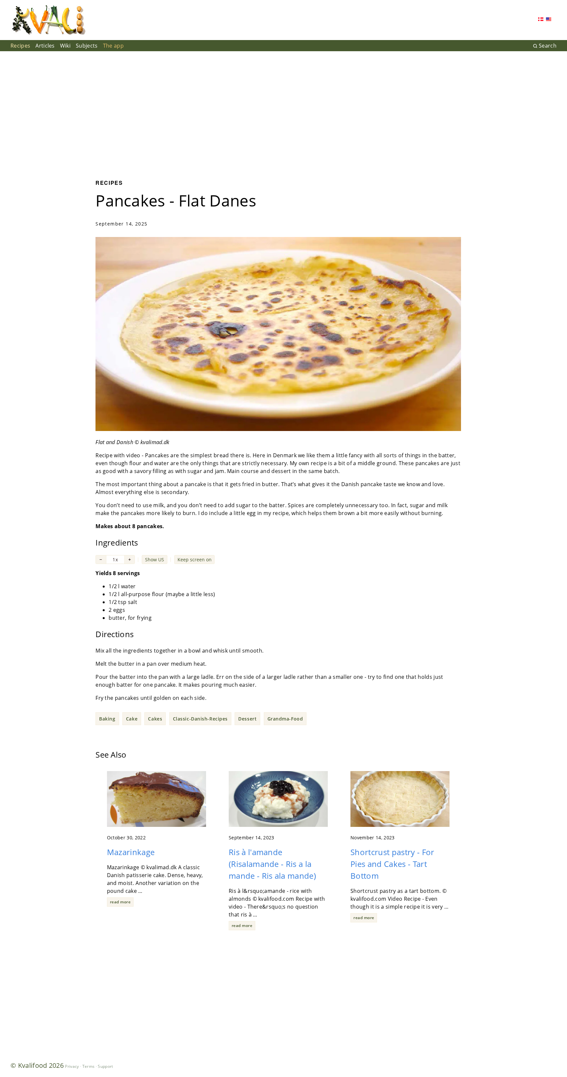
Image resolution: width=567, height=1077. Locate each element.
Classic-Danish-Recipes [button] (200, 719)
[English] (548, 20)
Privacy (72, 1066)
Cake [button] (131, 719)
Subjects (87, 46)
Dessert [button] (247, 719)
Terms (88, 1066)
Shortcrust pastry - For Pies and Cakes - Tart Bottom (392, 864)
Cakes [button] (155, 719)
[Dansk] (540, 20)
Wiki (65, 46)
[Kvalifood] (48, 20)
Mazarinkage (131, 852)
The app (113, 46)
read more (120, 902)
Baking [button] (107, 719)
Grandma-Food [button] (285, 719)
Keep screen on (195, 559)
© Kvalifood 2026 (37, 1065)
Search (547, 46)
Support (105, 1066)
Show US (154, 559)
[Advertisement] (284, 110)
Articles (45, 46)
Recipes (20, 46)
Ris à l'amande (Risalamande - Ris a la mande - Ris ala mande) (272, 864)
